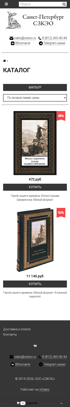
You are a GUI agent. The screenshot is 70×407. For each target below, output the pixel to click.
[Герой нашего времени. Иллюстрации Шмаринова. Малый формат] (35, 143)
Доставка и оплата (17, 329)
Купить (35, 187)
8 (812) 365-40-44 (54, 38)
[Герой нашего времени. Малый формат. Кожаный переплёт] (35, 240)
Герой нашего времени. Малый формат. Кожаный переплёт (35, 294)
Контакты (10, 334)
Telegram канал (54, 43)
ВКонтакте (22, 43)
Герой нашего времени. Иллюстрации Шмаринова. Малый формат (35, 197)
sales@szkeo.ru (25, 38)
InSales (44, 389)
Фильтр (35, 87)
